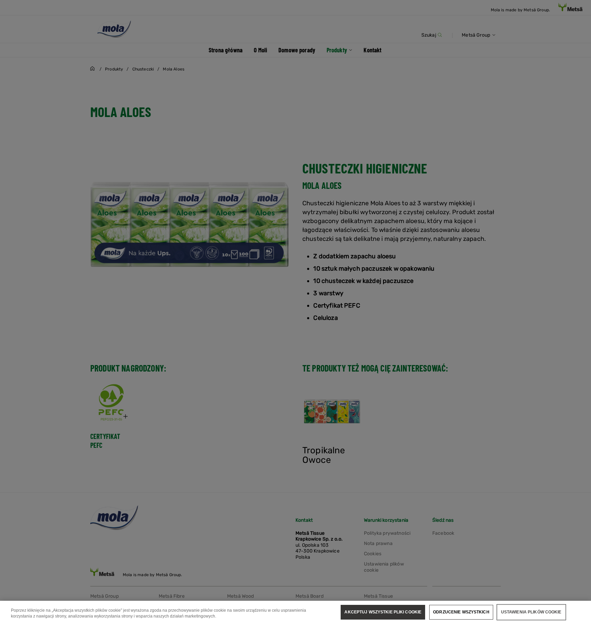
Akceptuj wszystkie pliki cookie (382, 612)
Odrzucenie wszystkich (461, 612)
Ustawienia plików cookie (531, 612)
